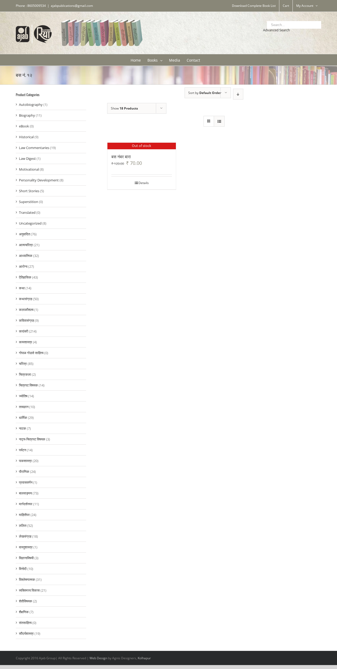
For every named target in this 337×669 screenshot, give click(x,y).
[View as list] (219, 121)
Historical (26, 137)
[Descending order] (238, 94)
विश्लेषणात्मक (27, 579)
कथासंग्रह (25, 298)
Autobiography (31, 104)
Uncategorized (30, 223)
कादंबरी (23, 331)
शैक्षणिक (24, 611)
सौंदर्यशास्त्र (26, 633)
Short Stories (29, 191)
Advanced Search (276, 30)
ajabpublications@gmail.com (72, 5)
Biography (27, 115)
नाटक (22, 428)
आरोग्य (23, 266)
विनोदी (23, 568)
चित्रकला (25, 374)
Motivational (29, 169)
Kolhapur (144, 658)
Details (143, 183)
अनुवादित (24, 234)
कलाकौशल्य (26, 309)
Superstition (28, 201)
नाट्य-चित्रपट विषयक (32, 439)
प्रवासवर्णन (25, 482)
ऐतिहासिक (25, 277)
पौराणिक (24, 471)
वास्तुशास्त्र (26, 547)
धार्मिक (23, 417)
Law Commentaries (34, 147)
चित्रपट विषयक (28, 385)
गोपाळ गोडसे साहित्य (31, 352)
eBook (24, 126)
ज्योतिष (23, 396)
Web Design (98, 658)
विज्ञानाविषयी (26, 558)
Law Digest (27, 158)
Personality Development (39, 180)
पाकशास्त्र (25, 460)
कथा (22, 288)
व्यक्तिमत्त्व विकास (29, 590)
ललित (22, 525)
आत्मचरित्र (26, 244)
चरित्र (23, 363)
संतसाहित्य (25, 622)
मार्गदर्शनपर (25, 504)
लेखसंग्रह (25, 536)
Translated (27, 212)
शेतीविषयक (25, 601)
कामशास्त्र (25, 342)
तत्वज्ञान (23, 406)
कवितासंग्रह (26, 320)
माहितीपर (24, 514)
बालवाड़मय (25, 493)
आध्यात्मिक (25, 255)
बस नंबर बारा (121, 156)
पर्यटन (22, 450)
